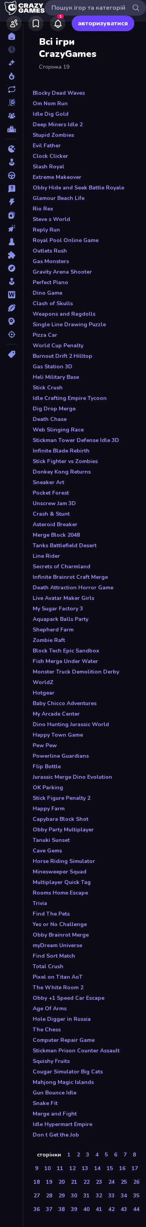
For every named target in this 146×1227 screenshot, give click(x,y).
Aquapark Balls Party (60, 619)
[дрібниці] (11, 188)
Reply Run (46, 229)
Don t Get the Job (56, 1135)
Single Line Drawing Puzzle (69, 324)
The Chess (47, 1029)
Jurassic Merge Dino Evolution (72, 777)
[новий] (11, 62)
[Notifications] (57, 23)
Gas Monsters (51, 261)
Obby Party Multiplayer (63, 829)
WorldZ (43, 682)
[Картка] (11, 215)
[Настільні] (11, 241)
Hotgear (44, 693)
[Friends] (14, 23)
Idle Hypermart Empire (62, 1124)
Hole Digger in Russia (62, 1019)
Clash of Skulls (53, 303)
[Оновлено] (11, 89)
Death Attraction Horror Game (73, 587)
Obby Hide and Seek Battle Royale (78, 187)
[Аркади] (11, 162)
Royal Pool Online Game (66, 240)
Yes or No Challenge (60, 924)
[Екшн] (11, 202)
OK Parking (48, 787)
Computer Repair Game (64, 1040)
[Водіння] (11, 175)
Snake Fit (45, 1103)
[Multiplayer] (11, 115)
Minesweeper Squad (59, 871)
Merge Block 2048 (56, 535)
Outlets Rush (50, 251)
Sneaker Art (48, 482)
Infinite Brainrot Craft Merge (70, 577)
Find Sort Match (54, 956)
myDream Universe (57, 945)
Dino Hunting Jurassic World (71, 724)
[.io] (11, 149)
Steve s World (51, 219)
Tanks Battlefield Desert (65, 545)
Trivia (40, 903)
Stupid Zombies (53, 135)
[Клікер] (11, 228)
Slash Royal (48, 166)
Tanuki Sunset (51, 840)
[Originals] (11, 102)
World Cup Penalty (58, 345)
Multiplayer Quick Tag (62, 882)
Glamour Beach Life (58, 198)
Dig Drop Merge (54, 408)
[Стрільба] (11, 334)
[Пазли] (11, 255)
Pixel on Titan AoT (58, 977)
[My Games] (36, 23)
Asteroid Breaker (55, 524)
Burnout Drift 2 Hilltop (62, 356)
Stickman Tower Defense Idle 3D (76, 440)
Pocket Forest (51, 493)
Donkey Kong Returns (62, 472)
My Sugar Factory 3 (58, 608)
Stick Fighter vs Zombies (65, 461)
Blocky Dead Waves (59, 93)
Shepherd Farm (53, 629)
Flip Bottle (47, 766)
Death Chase (50, 419)
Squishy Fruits (51, 1061)
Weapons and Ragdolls (64, 314)
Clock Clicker (50, 156)
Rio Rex (43, 208)
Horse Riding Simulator (64, 861)
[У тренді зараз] (11, 76)
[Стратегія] (11, 321)
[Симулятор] (11, 281)
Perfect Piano (50, 282)
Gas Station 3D (52, 366)
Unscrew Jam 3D (54, 503)
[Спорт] (11, 308)
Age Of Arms (50, 1008)
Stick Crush (48, 387)
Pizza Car (45, 335)
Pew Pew (45, 745)
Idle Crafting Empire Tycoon (70, 398)
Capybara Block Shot (60, 819)
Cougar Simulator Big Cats (68, 1071)
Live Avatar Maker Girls (63, 598)
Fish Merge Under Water (65, 661)
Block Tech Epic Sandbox (66, 650)
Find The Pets (51, 914)
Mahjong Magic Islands (63, 1082)
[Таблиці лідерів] (11, 129)
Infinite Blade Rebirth (61, 450)
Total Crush (48, 966)
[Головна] (11, 36)
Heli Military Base (56, 377)
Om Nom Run (50, 103)
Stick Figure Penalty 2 (61, 798)
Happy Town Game (58, 735)
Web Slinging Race (58, 429)
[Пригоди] (11, 268)
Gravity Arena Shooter (62, 272)
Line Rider (46, 556)
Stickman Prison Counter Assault (76, 1050)
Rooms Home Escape (60, 892)
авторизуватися (103, 23)
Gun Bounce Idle (54, 1092)
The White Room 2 (58, 987)
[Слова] (11, 294)
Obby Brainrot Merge (61, 935)
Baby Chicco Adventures (65, 703)
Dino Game (47, 293)
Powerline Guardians (61, 756)
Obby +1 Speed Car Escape (68, 998)
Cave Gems (47, 850)
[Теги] (11, 354)
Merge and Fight (55, 1113)
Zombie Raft (49, 640)
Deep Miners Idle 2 (58, 124)
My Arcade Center (56, 714)
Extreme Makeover (57, 177)
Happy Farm (49, 808)
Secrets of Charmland (61, 566)
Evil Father (47, 145)
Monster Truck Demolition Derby (76, 671)
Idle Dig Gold (51, 114)
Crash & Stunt (51, 514)
